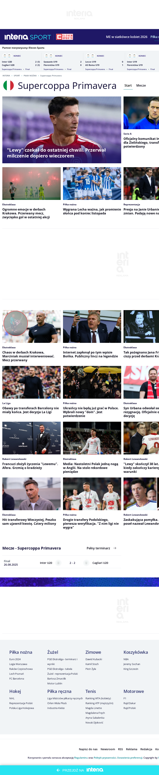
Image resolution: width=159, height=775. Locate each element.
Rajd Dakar (130, 703)
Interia (6, 75)
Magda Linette (94, 708)
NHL (12, 698)
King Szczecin (131, 669)
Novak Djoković (94, 722)
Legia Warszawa (18, 664)
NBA (126, 659)
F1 (125, 698)
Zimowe (93, 652)
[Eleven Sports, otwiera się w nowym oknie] (64, 37)
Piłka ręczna (59, 691)
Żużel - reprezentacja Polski (62, 673)
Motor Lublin (54, 683)
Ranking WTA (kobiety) (98, 698)
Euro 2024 (15, 659)
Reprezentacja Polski (20, 703)
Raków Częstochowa (21, 669)
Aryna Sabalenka (95, 717)
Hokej (15, 691)
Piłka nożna (30, 75)
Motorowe (134, 691)
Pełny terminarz (98, 548)
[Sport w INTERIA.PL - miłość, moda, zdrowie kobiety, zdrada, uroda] (40, 37)
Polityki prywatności (105, 757)
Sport (17, 75)
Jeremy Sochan (132, 664)
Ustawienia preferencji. (130, 757)
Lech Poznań (16, 673)
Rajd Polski (130, 708)
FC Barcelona (16, 678)
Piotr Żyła (91, 669)
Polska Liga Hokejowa (21, 708)
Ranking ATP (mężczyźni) (99, 703)
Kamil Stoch (92, 664)
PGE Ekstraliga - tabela (59, 669)
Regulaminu (81, 757)
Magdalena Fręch (95, 713)
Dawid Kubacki (94, 659)
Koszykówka (136, 652)
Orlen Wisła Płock (57, 703)
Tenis (91, 691)
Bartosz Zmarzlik (56, 678)
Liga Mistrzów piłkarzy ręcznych (65, 698)
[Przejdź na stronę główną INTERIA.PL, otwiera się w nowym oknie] (17, 37)
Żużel (52, 652)
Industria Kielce (56, 708)
